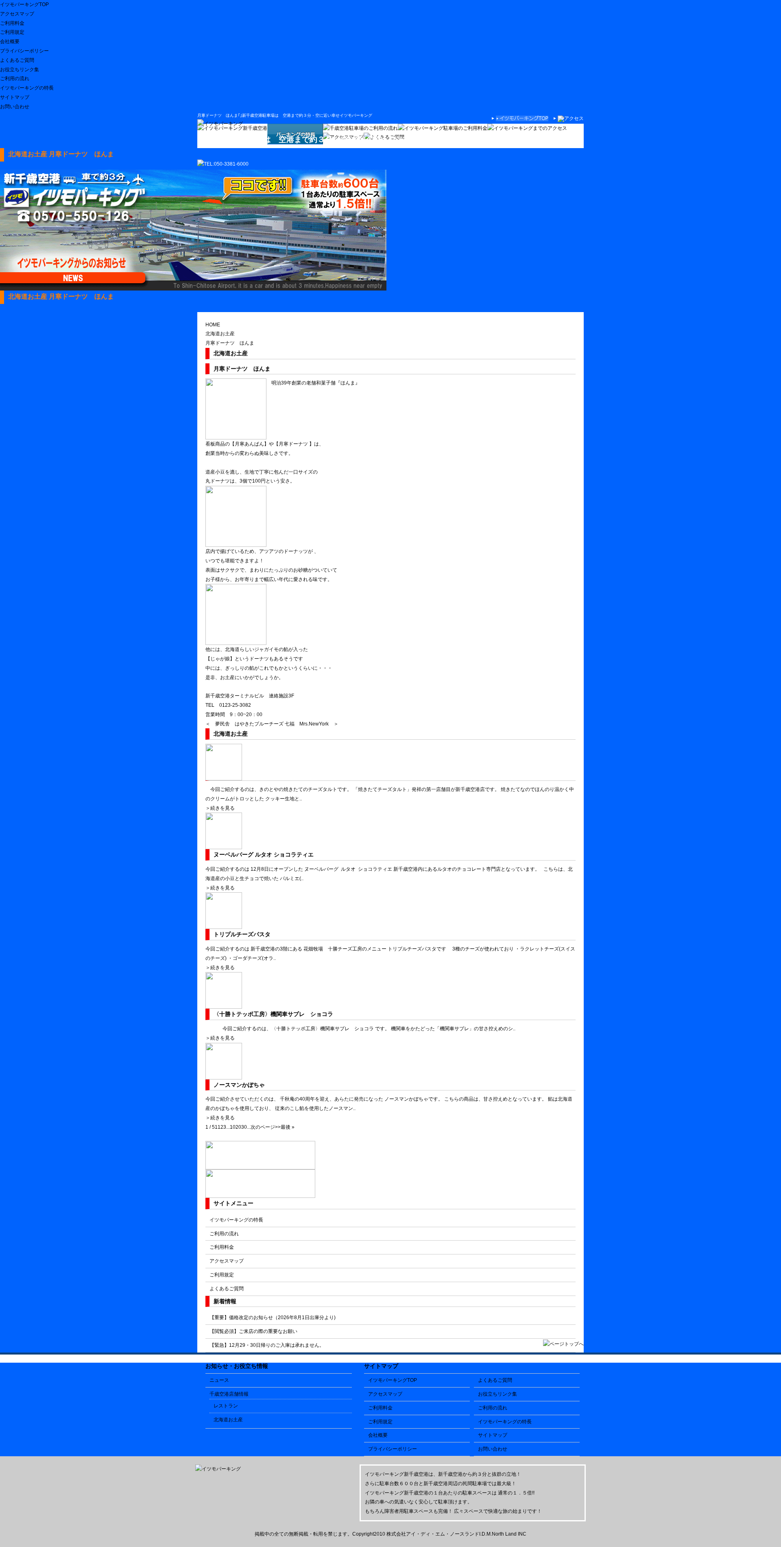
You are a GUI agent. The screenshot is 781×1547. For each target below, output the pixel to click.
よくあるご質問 (17, 60)
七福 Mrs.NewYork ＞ (311, 724)
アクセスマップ (17, 14)
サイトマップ (14, 97)
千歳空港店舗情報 (229, 1394)
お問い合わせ (14, 106)
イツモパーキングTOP (24, 4)
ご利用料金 (12, 23)
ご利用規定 (12, 32)
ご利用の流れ (14, 78)
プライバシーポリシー (24, 51)
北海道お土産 (220, 333)
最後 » (288, 1127)
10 (233, 1127)
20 (238, 1127)
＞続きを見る (220, 808)
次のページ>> (266, 1127)
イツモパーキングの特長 (27, 88)
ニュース (219, 1380)
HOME (212, 325)
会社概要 (10, 41)
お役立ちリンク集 (19, 69)
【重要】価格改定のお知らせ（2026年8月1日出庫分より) (272, 1317)
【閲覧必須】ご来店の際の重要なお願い (253, 1331)
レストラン (226, 1406)
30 (244, 1127)
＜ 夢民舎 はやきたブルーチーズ (244, 724)
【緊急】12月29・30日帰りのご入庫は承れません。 (266, 1345)
